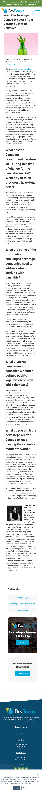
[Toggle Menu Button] (37, 10)
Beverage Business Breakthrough (22, 604)
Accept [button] (16, 788)
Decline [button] (25, 788)
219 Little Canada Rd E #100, (21, 762)
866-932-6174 (21, 757)
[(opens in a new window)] (15, 768)
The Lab (21, 749)
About (21, 731)
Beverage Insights (22, 598)
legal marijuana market (22, 69)
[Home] (13, 10)
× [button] (37, 773)
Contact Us (22, 642)
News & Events (22, 610)
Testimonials (21, 735)
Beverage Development (21, 744)
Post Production (21, 746)
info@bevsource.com (21, 759)
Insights (21, 733)
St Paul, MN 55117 (21, 764)
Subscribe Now (23, 674)
